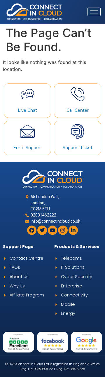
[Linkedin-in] (73, 230)
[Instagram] (62, 230)
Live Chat (27, 110)
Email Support (27, 147)
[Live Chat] (27, 94)
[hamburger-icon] (94, 12)
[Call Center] (77, 94)
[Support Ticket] (77, 131)
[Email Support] (27, 131)
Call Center (77, 110)
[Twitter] (42, 230)
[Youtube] (52, 230)
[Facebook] (31, 230)
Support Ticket (77, 147)
